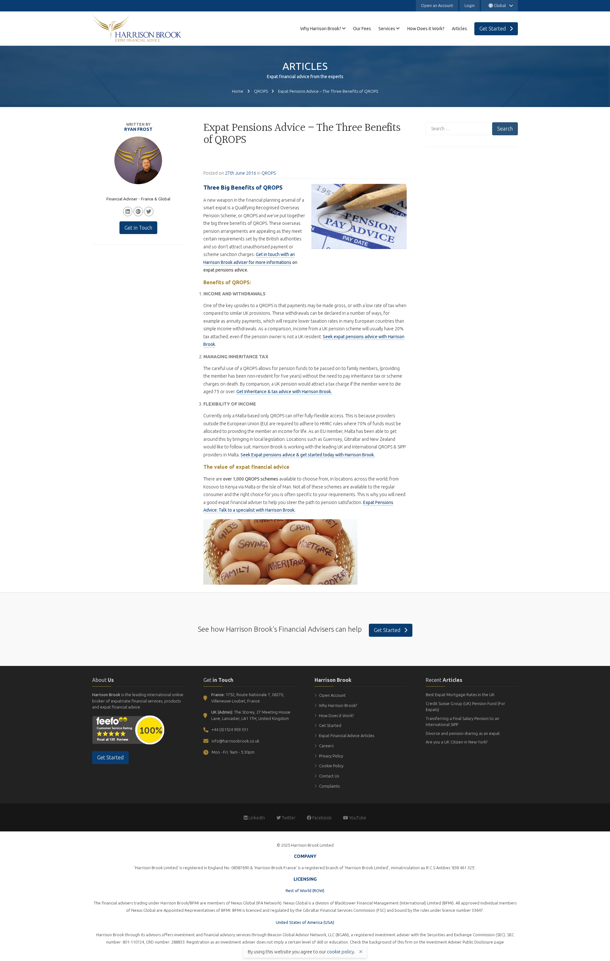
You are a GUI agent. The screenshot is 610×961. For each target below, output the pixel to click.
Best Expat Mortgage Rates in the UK (460, 694)
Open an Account (437, 5)
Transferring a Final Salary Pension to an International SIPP (462, 721)
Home (237, 91)
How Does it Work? (336, 715)
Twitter (288, 817)
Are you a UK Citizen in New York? (456, 742)
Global (500, 5)
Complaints (329, 786)
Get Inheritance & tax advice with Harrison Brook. (284, 391)
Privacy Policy (331, 756)
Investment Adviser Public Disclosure (459, 942)
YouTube (357, 817)
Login (469, 5)
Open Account (332, 695)
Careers (326, 745)
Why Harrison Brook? (338, 705)
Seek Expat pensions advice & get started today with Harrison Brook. (308, 454)
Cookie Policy (331, 765)
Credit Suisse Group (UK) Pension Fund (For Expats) (465, 706)
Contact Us (329, 776)
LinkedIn (256, 817)
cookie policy (340, 951)
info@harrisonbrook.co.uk (235, 741)
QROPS (261, 91)
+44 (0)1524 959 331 (230, 729)
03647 (477, 910)
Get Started (388, 630)
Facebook (321, 817)
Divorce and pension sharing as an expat (463, 733)
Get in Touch (138, 228)
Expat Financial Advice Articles (346, 735)
